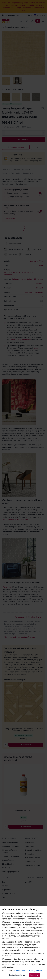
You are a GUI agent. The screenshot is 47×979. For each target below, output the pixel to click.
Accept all (34, 975)
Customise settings (17, 975)
